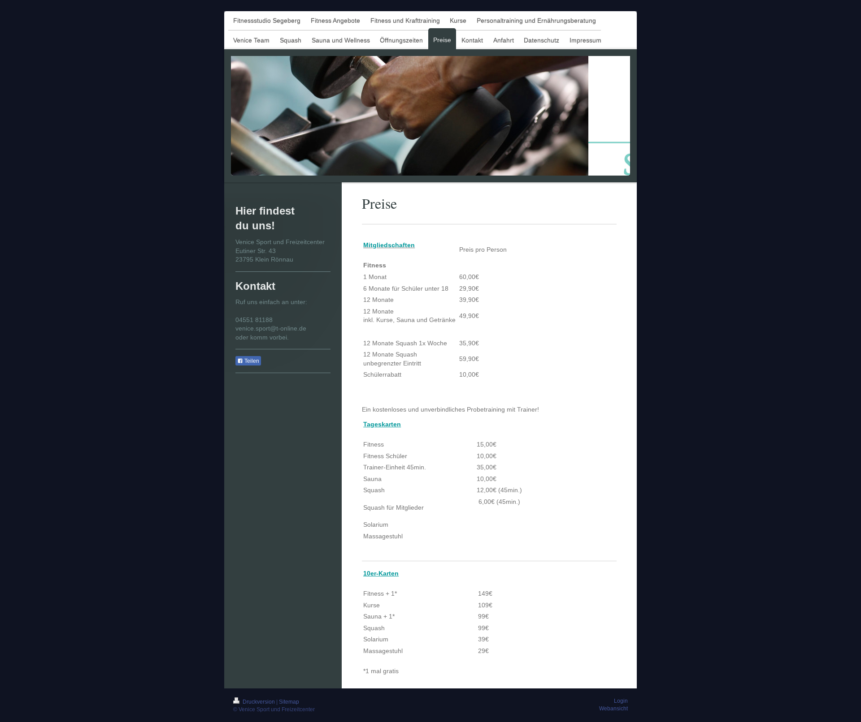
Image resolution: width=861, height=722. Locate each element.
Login (621, 701)
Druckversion (258, 702)
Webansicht (613, 708)
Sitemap (289, 702)
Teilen (251, 361)
